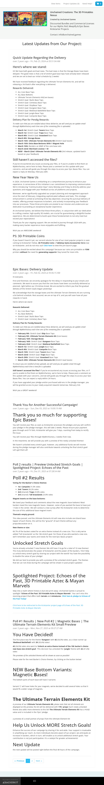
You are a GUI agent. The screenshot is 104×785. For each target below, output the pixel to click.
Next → (39, 761)
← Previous (19, 761)
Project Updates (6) (71, 3)
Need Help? (87, 3)
